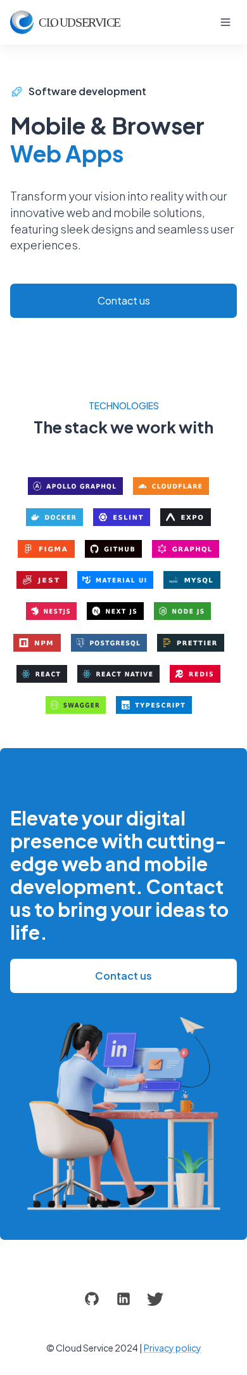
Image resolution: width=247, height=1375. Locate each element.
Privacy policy (172, 1347)
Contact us (124, 300)
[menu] (225, 22)
